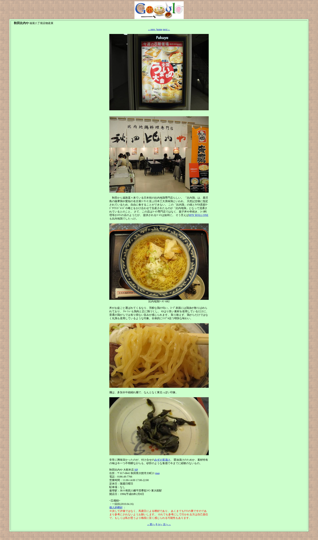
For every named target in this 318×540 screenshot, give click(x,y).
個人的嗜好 (116, 507)
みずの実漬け (162, 459)
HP (136, 469)
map (157, 473)
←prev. (152, 29)
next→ (166, 29)
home (159, 29)
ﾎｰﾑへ (159, 524)
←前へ (151, 524)
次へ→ (167, 524)
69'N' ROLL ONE (198, 215)
